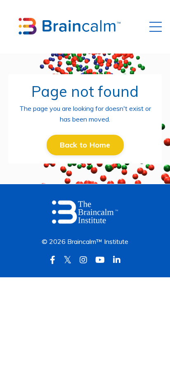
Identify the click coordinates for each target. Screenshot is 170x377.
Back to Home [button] (85, 145)
